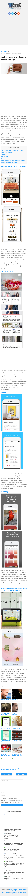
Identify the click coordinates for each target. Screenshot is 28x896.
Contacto (24, 892)
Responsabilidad (13, 892)
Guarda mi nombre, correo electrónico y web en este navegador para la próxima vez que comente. (11, 800)
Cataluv (4, 154)
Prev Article (6, 774)
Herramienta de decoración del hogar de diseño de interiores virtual (14, 589)
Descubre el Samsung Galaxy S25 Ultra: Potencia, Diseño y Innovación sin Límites (14, 857)
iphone (6, 51)
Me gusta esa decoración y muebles (12, 150)
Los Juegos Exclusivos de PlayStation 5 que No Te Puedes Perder (12, 837)
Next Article (21, 774)
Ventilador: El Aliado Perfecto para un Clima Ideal (13, 879)
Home (2, 51)
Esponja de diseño (7, 152)
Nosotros (20, 892)
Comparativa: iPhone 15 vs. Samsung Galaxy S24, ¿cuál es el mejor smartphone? (13, 829)
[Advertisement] (14, 31)
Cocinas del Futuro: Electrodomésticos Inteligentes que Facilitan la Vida (14, 872)
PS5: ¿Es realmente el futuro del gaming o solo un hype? (12, 850)
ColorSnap (4, 156)
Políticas (3, 892)
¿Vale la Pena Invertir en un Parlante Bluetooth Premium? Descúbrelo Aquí (14, 865)
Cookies (7, 892)
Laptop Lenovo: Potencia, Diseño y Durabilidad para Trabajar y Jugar (13, 843)
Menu (3, 47)
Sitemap (14, 893)
